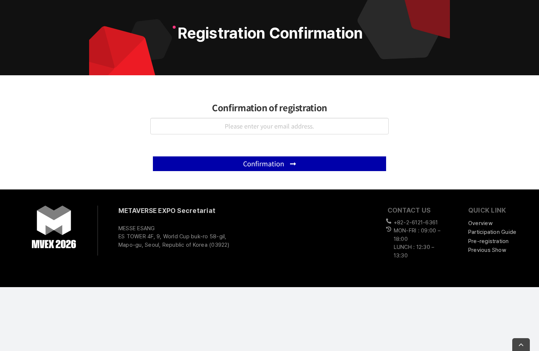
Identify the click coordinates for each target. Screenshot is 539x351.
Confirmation (264, 163)
